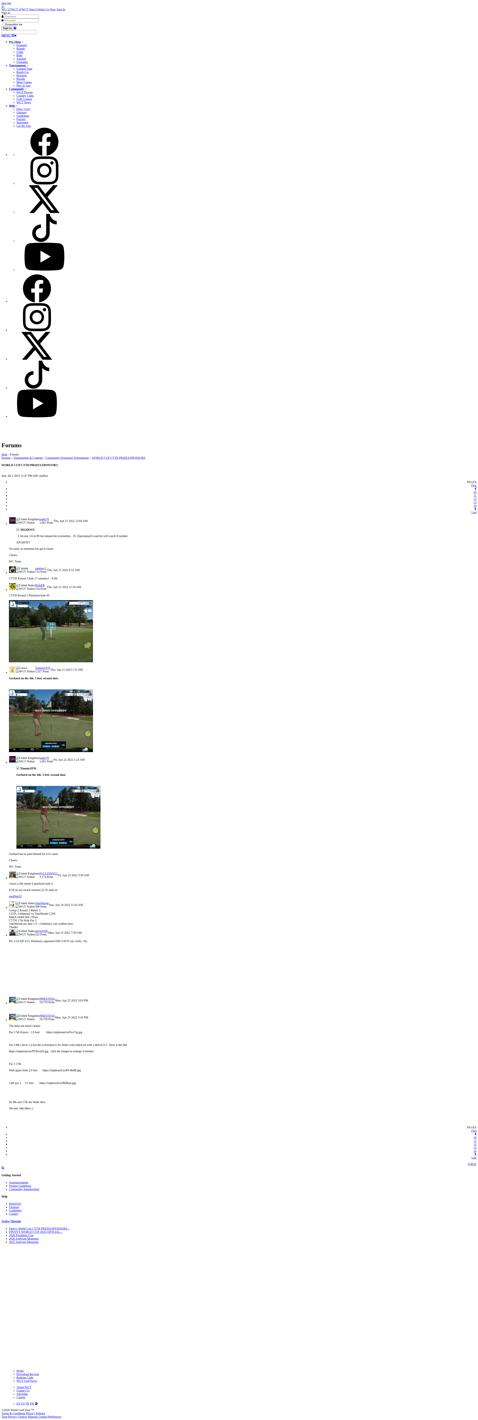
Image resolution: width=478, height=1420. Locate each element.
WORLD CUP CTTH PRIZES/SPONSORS (118, 457)
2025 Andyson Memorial (23, 1242)
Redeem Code (24, 1377)
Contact (13, 1213)
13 (475, 502)
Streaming (22, 122)
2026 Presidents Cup (21, 1235)
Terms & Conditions (13, 1413)
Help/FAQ (15, 1203)
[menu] (243, 199)
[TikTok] (44, 240)
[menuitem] (243, 52)
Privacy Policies (35, 1413)
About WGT (24, 1387)
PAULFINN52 (48, 873)
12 (475, 498)
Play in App (23, 85)
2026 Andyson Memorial (23, 1238)
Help (4, 454)
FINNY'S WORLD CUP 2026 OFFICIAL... (35, 1232)
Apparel (21, 58)
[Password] (2, 20)
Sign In (61, 9)
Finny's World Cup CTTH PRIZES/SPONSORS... (39, 1228)
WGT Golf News (26, 1380)
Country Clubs (25, 95)
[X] (44, 212)
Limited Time (24, 68)
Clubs (19, 52)
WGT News (23, 102)
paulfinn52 (15, 896)
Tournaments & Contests (28, 457)
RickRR (40, 585)
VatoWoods (42, 903)
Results (20, 78)
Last (474, 512)
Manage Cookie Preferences (44, 1416)
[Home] (15, 9)
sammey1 (40, 568)
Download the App (27, 1374)
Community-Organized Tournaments (67, 457)
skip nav (6, 3)
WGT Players (24, 92)
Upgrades (22, 62)
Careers (20, 1397)
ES (23, 1403)
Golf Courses (24, 99)
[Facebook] (44, 154)
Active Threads (11, 1221)
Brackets (21, 75)
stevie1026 (41, 931)
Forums (20, 119)
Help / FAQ (23, 109)
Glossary (21, 112)
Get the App (23, 125)
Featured (21, 45)
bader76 (44, 519)
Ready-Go (22, 72)
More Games (24, 82)
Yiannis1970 (42, 668)
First (474, 485)
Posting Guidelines (20, 1185)
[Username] (2, 16)
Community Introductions (24, 1189)
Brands (20, 48)
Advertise (22, 1394)
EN (18, 1403)
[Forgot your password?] (15, 27)
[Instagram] (44, 183)
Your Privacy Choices (14, 1416)
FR (27, 1403)
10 (475, 492)
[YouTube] (44, 269)
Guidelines (22, 115)
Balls (19, 55)
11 (475, 495)
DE (32, 1403)
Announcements (18, 1182)
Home (20, 1370)
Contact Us (23, 1390)
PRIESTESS (47, 998)
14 (475, 505)
